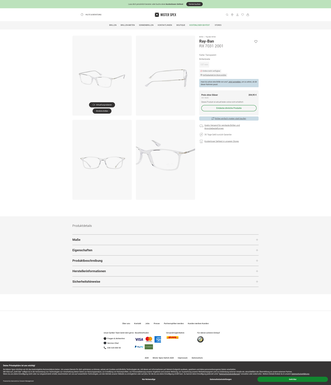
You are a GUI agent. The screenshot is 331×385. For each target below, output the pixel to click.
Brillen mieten (128, 25)
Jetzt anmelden (234, 82)
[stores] (232, 14)
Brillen (112, 25)
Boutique (180, 25)
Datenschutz (197, 358)
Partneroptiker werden (174, 323)
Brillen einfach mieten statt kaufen (230, 118)
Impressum (183, 358)
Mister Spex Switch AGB (163, 358)
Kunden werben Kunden (198, 323)
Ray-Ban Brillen (211, 37)
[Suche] (227, 14)
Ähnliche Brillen (102, 111)
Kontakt (137, 323)
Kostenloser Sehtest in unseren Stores (221, 141)
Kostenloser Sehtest (199, 25)
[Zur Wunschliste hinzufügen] (255, 41)
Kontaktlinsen (165, 25)
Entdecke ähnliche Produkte (229, 108)
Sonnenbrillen (146, 25)
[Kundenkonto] (237, 14)
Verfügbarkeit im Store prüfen (214, 75)
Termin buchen (194, 4)
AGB (147, 358)
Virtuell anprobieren (104, 105)
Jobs (147, 323)
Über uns (126, 323)
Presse (157, 323)
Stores (218, 25)
